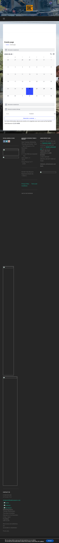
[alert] (29, 50)
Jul (8, 113)
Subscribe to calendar (28, 118)
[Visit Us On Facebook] (4, 142)
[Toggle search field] (55, 18)
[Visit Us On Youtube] (9, 142)
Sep (55, 113)
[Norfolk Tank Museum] (29, 8)
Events (7, 44)
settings (42, 541)
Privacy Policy (25, 184)
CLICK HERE (16, 123)
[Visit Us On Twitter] (6, 142)
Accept (50, 540)
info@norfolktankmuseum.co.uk (11, 500)
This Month (31, 113)
